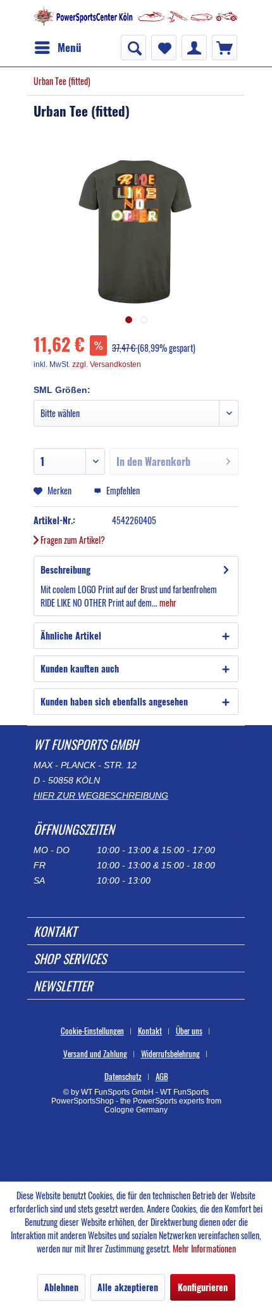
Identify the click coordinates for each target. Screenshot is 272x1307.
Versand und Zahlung (95, 1053)
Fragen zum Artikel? (72, 539)
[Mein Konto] (194, 47)
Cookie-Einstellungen (92, 1030)
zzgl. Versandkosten (106, 364)
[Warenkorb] (224, 47)
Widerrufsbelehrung (170, 1053)
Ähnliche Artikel (70, 635)
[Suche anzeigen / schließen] (133, 47)
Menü (70, 47)
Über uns (189, 1030)
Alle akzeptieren (127, 1287)
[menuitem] (57, 47)
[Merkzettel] (163, 47)
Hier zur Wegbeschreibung (101, 795)
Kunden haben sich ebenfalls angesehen (114, 701)
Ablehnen (61, 1287)
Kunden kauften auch (79, 668)
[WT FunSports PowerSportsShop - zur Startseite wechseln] (136, 17)
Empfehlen (122, 490)
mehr (167, 602)
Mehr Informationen (204, 1248)
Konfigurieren (203, 1287)
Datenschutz (123, 1076)
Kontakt (150, 1030)
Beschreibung (65, 569)
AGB (162, 1076)
